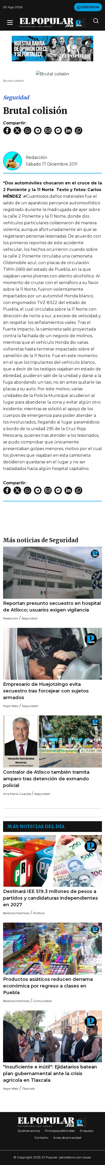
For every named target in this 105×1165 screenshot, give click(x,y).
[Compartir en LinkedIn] (68, 130)
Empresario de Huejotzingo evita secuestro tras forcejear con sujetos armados (46, 690)
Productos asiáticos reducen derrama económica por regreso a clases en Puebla (48, 985)
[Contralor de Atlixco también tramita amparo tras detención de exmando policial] (52, 741)
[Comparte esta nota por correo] (48, 130)
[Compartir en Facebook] (7, 130)
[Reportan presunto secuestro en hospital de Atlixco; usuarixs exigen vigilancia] (52, 573)
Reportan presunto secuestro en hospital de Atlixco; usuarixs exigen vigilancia (52, 607)
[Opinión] (52, 48)
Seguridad (16, 97)
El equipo (86, 1131)
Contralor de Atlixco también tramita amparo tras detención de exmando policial (46, 778)
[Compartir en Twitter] (17, 130)
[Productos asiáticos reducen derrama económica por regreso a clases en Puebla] (52, 949)
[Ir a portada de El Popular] (53, 23)
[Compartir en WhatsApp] (27, 130)
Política (39, 913)
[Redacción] (12, 160)
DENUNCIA (90, 7)
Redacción (36, 157)
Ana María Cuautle (17, 794)
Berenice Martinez (16, 913)
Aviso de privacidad (67, 1137)
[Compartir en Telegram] (38, 130)
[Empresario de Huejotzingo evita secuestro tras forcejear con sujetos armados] (52, 654)
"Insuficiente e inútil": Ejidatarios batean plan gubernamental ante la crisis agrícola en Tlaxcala (50, 1073)
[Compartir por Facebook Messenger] (58, 130)
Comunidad (42, 1001)
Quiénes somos (29, 1131)
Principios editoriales (60, 1131)
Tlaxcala (28, 1088)
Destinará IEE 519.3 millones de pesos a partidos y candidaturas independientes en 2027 (50, 898)
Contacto (41, 1137)
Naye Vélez (11, 706)
